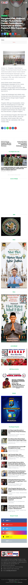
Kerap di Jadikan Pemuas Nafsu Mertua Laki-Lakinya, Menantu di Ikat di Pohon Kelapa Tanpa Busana (17, 463)
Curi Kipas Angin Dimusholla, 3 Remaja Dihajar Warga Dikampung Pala (16, 431)
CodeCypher (20, 582)
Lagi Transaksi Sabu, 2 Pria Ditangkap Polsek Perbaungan (16, 455)
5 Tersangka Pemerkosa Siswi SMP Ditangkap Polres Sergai (16, 447)
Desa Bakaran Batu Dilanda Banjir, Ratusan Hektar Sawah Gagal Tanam (17, 439)
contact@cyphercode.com (11, 570)
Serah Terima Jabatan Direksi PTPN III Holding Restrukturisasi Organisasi (17, 498)
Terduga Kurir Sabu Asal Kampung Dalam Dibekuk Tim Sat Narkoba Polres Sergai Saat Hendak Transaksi (17, 472)
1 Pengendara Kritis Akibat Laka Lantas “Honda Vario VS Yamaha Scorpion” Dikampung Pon (16, 507)
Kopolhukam (4, 15)
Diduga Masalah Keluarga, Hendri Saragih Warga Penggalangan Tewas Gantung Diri (17, 481)
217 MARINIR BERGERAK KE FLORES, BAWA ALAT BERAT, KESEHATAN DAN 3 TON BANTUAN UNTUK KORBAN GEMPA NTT (14, 168)
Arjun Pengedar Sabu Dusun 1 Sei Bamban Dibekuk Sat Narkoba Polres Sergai (17, 489)
